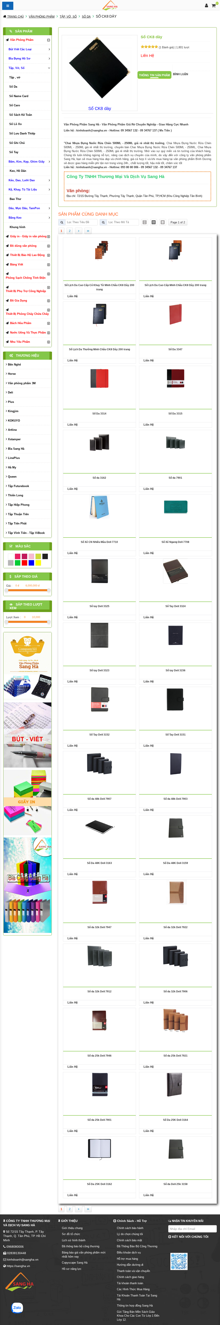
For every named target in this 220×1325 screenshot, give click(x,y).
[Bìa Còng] (27, 885)
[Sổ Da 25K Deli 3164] (175, 1084)
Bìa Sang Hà (15, 448)
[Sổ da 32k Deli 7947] (99, 891)
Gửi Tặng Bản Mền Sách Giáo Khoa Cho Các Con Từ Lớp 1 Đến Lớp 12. (138, 1315)
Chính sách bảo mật (129, 1240)
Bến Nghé (14, 364)
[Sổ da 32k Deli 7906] (175, 956)
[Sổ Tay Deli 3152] (99, 699)
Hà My (11, 467)
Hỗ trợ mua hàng (127, 1258)
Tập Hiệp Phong (18, 504)
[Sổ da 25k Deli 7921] (175, 1020)
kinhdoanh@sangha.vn (91, 130)
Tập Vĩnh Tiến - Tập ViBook (26, 533)
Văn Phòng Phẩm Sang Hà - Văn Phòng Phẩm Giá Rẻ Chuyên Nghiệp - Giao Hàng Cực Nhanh (126, 124)
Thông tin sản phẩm (154, 75)
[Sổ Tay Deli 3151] (175, 699)
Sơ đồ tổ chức (71, 1234)
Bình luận (180, 74)
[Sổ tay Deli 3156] (175, 635)
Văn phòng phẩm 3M (21, 383)
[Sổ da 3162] (99, 442)
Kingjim (12, 411)
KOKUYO (13, 420)
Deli (10, 392)
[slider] (149, 46)
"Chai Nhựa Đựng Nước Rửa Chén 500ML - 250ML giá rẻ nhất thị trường (114, 143)
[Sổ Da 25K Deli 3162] (99, 1148)
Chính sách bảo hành (130, 1228)
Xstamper (14, 439)
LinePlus (13, 458)
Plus (10, 402)
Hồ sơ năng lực (71, 1268)
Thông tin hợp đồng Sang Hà (135, 1305)
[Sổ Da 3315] (175, 378)
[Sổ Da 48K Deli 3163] (99, 827)
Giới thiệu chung (72, 1228)
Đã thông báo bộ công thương (80, 1246)
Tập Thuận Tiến (18, 514)
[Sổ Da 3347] (175, 313)
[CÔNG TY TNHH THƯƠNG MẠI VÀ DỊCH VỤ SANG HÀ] (110, 5)
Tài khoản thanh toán (130, 1283)
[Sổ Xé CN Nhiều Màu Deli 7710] (99, 506)
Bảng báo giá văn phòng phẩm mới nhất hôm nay (83, 1254)
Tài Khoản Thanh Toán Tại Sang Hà (137, 1297)
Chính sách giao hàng (130, 1277)
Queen (12, 476)
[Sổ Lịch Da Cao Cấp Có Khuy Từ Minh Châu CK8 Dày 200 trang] (99, 249)
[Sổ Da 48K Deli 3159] (176, 827)
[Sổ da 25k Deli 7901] (99, 1084)
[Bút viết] (27, 734)
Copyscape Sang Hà (74, 1262)
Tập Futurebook (18, 486)
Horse (11, 373)
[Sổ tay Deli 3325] (99, 570)
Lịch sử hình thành (73, 1240)
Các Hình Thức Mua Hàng (133, 1289)
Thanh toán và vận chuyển (133, 1271)
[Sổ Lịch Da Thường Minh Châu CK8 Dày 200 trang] (99, 313)
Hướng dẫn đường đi (130, 1264)
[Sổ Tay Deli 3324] (175, 570)
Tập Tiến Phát (16, 523)
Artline (12, 429)
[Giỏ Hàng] (214, 6)
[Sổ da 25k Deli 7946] (99, 1020)
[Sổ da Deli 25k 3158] (176, 1148)
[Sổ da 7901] (175, 442)
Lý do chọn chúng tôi (130, 1234)
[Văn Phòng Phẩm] (27, 666)
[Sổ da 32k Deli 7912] (99, 956)
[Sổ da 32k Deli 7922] (175, 891)
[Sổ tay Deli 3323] (99, 635)
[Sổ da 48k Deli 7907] (99, 763)
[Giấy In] (27, 802)
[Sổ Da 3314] (99, 378)
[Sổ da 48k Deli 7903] (176, 763)
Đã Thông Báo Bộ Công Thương (137, 1246)
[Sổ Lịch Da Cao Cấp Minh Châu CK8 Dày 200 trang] (175, 249)
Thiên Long (15, 495)
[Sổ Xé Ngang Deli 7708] (175, 506)
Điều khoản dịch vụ (129, 1252)
